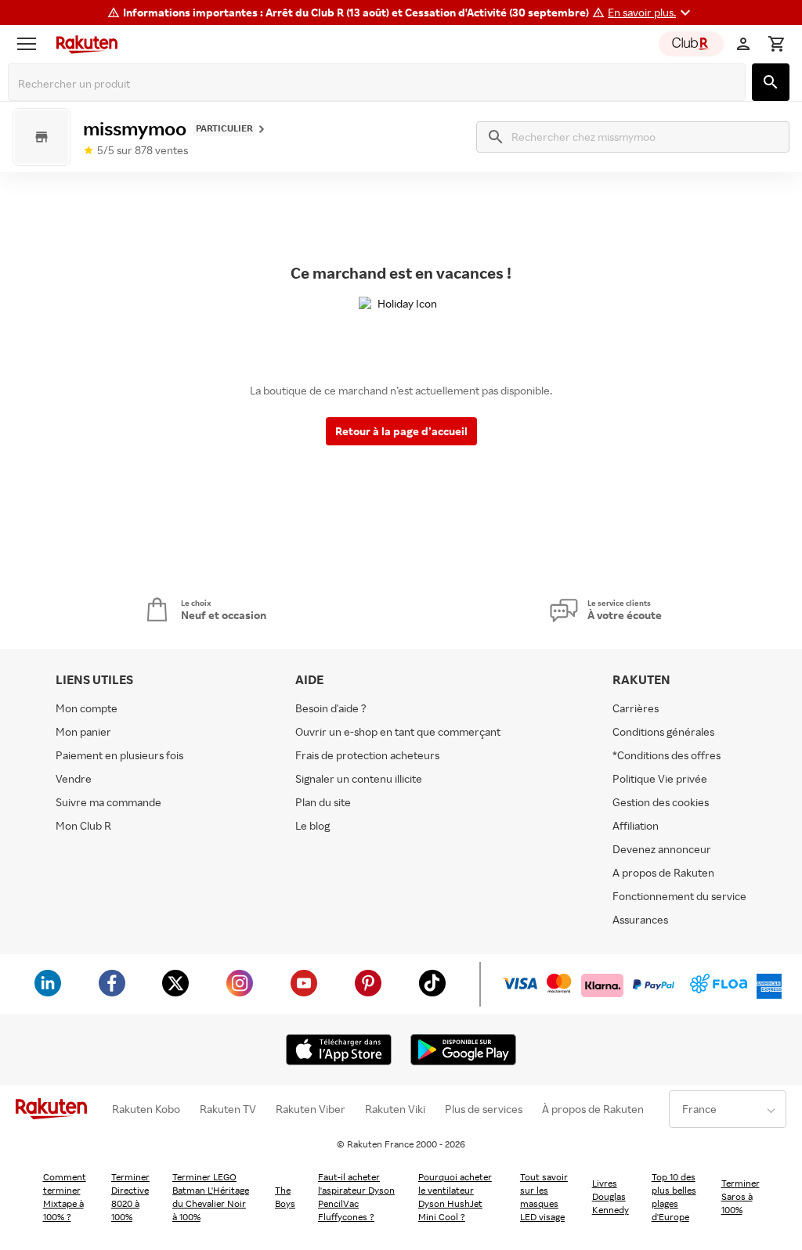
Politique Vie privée (659, 778)
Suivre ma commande (108, 802)
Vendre (74, 778)
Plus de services (483, 1109)
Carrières (635, 708)
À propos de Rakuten (593, 1109)
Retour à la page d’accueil (401, 431)
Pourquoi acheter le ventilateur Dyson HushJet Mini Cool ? (455, 1197)
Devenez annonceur (661, 849)
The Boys (285, 1196)
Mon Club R (83, 825)
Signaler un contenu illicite (358, 778)
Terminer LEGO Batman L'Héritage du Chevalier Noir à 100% (210, 1197)
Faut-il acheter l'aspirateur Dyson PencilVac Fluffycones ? (356, 1197)
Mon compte (86, 708)
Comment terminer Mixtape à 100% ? (64, 1197)
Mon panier (83, 731)
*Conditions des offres (666, 755)
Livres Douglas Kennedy (610, 1196)
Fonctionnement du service (679, 895)
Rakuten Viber (310, 1109)
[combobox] (380, 83)
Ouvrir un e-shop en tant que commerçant (397, 731)
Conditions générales (663, 731)
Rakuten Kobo (146, 1109)
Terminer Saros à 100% (740, 1196)
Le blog (312, 825)
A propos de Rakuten (663, 872)
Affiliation (635, 825)
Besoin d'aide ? (331, 708)
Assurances (640, 919)
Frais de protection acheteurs (367, 755)
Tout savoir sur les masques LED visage (544, 1197)
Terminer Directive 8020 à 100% (130, 1197)
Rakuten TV (228, 1109)
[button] (651, 12)
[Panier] (776, 44)
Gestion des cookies (660, 802)
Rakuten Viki (395, 1109)
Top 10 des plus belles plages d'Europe (674, 1197)
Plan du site (323, 802)
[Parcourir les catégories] (31, 44)
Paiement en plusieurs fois (119, 755)
